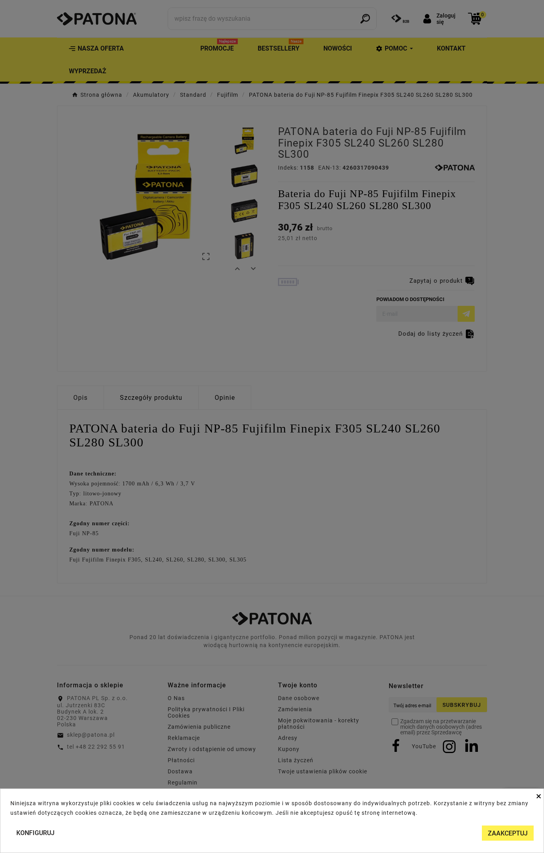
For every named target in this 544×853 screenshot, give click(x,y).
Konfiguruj (35, 833)
